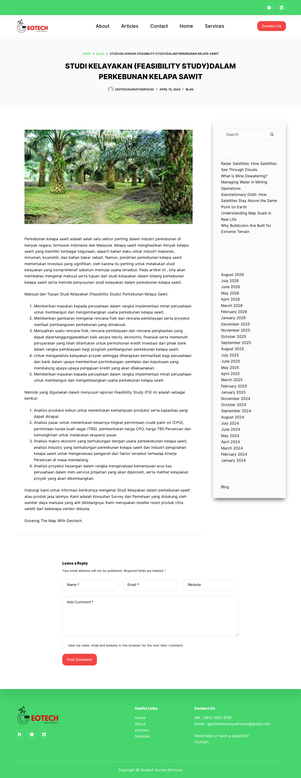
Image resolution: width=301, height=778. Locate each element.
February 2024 (234, 454)
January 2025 (233, 392)
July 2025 (230, 355)
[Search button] (271, 134)
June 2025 (230, 361)
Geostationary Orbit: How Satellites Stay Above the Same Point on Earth (249, 200)
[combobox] (244, 134)
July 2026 (230, 280)
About (102, 26)
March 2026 (232, 305)
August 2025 (232, 348)
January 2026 (233, 317)
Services (214, 26)
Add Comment (80, 602)
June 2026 (230, 286)
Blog (190, 89)
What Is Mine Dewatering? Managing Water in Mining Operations (244, 182)
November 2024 (235, 398)
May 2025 (230, 367)
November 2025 (235, 330)
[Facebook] (19, 734)
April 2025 (230, 373)
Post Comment (79, 659)
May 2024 (230, 435)
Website (194, 584)
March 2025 (232, 379)
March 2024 (232, 448)
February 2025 (234, 386)
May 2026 (230, 293)
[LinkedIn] (281, 7)
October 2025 (233, 336)
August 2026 (232, 274)
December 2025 (235, 324)
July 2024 (230, 423)
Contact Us (271, 26)
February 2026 (234, 311)
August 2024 (232, 417)
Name (73, 584)
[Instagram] (269, 7)
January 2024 (233, 460)
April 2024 (230, 441)
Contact (159, 26)
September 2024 (236, 410)
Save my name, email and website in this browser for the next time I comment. (126, 645)
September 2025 (236, 342)
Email (133, 584)
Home (186, 26)
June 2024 (230, 429)
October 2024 (233, 404)
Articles (130, 26)
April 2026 (230, 299)
